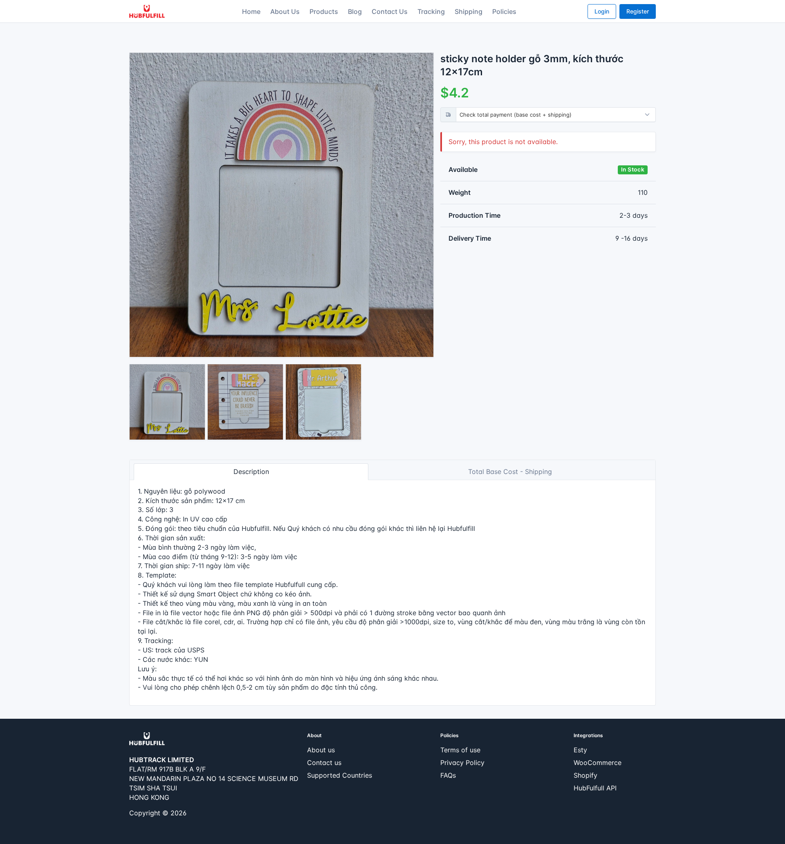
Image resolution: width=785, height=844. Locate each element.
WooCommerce (597, 762)
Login (601, 11)
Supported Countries (339, 775)
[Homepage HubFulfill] (147, 738)
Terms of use (460, 750)
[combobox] (557, 114)
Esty (580, 750)
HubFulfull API (595, 788)
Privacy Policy (462, 762)
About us (321, 750)
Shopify (585, 775)
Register (637, 11)
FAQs (448, 775)
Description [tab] (251, 471)
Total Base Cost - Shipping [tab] (510, 471)
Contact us (324, 762)
